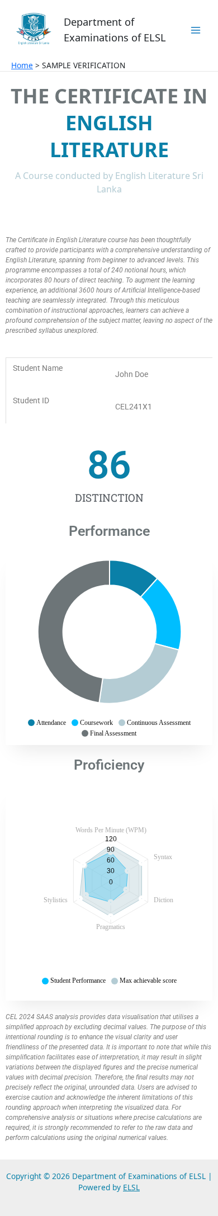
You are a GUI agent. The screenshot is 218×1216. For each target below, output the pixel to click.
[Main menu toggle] (195, 29)
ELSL (131, 1187)
